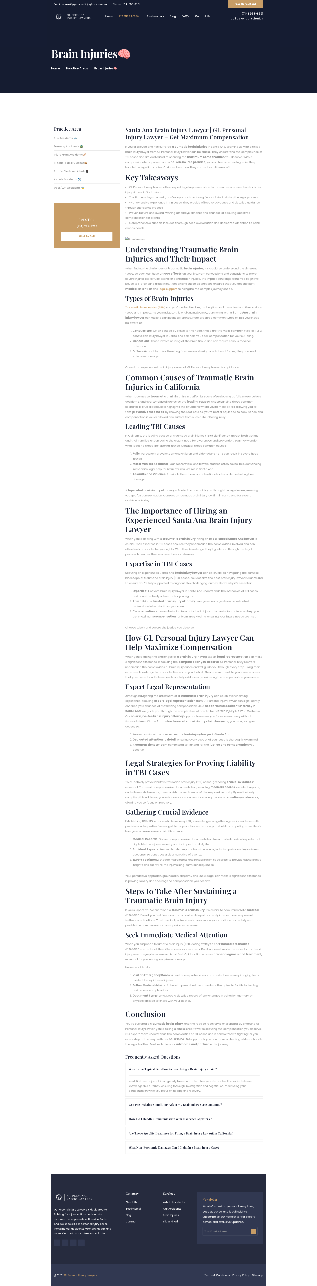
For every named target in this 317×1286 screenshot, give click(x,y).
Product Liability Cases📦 (70, 163)
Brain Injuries (171, 1215)
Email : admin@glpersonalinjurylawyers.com (80, 4)
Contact (131, 1221)
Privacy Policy (241, 1275)
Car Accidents (172, 1209)
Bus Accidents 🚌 (65, 138)
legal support (168, 289)
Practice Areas (77, 68)
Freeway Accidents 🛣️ (68, 146)
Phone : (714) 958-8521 (126, 4)
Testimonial (133, 1209)
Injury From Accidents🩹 (70, 154)
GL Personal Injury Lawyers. (81, 1275)
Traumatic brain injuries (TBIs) (145, 307)
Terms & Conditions (217, 1275)
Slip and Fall (170, 1221)
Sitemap (257, 1275)
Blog (128, 1215)
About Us (131, 1202)
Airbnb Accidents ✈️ (67, 179)
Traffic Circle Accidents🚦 (71, 171)
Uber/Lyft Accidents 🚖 (69, 188)
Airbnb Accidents (174, 1202)
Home (55, 68)
